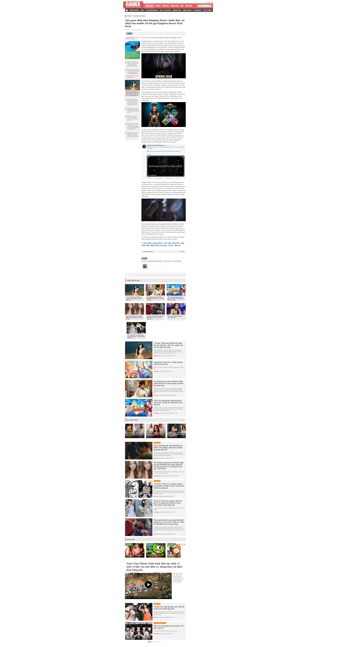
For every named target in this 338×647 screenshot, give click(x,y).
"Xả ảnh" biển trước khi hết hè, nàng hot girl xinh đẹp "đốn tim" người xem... (134, 298)
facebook (206, 2)
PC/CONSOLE (198, 10)
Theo (163, 251)
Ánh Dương (156, 413)
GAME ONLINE (187, 10)
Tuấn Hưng (156, 512)
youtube (209, 2)
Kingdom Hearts (176, 261)
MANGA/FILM (175, 5)
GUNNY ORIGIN (134, 10)
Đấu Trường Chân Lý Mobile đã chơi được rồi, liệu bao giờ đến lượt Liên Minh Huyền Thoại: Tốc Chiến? (132, 54)
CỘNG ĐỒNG (188, 5)
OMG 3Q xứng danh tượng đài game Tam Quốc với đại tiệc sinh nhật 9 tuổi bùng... (175, 298)
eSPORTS (158, 5)
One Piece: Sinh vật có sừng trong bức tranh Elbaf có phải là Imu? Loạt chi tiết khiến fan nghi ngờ (169, 486)
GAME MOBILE (149, 5)
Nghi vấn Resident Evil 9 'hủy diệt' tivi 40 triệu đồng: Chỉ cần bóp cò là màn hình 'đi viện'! (133, 110)
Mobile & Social (139, 16)
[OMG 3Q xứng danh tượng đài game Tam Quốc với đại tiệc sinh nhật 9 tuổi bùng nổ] (176, 290)
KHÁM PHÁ (165, 5)
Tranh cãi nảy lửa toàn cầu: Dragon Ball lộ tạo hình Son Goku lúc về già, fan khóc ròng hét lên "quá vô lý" (133, 135)
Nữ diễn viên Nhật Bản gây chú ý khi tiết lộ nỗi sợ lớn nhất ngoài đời (169, 608)
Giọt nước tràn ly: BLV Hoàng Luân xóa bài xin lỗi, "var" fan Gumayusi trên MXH (132, 118)
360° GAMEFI (208, 10)
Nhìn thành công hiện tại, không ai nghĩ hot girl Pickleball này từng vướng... (134, 317)
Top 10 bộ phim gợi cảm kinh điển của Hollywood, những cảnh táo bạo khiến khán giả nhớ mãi (168, 448)
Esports (161, 371)
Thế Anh (156, 355)
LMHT (142, 10)
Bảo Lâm (156, 458)
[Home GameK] (127, 10)
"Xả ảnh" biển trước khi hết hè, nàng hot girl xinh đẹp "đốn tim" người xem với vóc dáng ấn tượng (132, 93)
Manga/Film (162, 458)
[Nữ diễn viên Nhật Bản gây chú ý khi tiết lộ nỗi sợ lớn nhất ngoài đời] (138, 612)
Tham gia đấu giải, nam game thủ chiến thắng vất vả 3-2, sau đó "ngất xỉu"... (155, 317)
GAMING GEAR (177, 10)
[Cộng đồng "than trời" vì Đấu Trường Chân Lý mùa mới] (138, 369)
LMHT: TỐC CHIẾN (165, 10)
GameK (129, 16)
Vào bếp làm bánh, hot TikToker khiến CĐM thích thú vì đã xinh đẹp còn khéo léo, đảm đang (168, 383)
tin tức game (167, 261)
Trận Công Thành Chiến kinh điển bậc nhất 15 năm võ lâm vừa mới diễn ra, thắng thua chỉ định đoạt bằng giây (154, 566)
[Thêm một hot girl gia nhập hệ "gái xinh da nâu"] (176, 309)
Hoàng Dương (157, 475)
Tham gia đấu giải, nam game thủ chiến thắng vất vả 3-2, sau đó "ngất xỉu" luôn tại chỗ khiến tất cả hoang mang (169, 522)
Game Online (163, 512)
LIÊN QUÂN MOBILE (152, 10)
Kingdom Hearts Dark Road (155, 261)
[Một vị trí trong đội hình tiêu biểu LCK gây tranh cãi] (138, 631)
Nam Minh (156, 371)
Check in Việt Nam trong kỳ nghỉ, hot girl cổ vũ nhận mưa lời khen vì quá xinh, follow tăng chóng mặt (168, 503)
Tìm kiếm (210, 6)
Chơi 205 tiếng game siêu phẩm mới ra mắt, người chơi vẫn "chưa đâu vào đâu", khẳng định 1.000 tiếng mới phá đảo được (132, 102)
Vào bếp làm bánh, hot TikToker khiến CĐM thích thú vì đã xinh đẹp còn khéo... (155, 298)
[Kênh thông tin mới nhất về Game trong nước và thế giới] (133, 4)
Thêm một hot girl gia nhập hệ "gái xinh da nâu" (174, 316)
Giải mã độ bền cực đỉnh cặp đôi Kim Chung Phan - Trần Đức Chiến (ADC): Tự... (136, 336)
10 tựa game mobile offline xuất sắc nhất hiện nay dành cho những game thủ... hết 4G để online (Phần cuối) (133, 71)
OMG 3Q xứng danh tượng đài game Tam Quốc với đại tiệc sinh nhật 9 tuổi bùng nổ (168, 402)
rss (212, 2)
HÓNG (182, 5)
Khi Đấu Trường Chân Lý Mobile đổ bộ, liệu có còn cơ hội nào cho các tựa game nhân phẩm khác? (132, 64)
